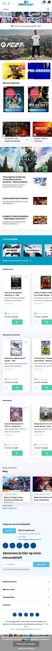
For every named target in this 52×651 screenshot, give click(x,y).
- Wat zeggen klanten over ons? (26, 629)
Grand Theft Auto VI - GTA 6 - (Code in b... (14, 425)
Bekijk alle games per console (16, 261)
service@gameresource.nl (24, 539)
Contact (9, 530)
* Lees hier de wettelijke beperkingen (16, 569)
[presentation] (2, 100)
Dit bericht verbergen (26, 644)
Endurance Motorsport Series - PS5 (15, 359)
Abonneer (41, 564)
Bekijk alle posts (10, 508)
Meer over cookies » (26, 648)
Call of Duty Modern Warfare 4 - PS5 (13, 293)
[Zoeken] (48, 9)
